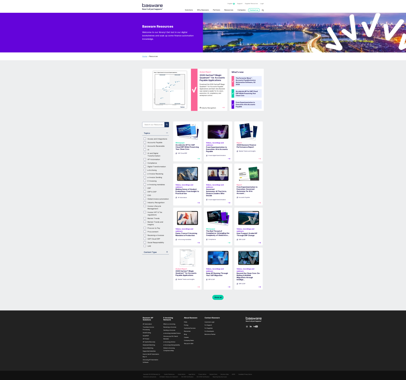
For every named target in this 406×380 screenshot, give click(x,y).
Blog (185, 334)
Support (239, 3)
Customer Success (190, 328)
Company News (189, 340)
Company (241, 10)
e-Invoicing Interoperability (171, 345)
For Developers (209, 331)
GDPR (233, 374)
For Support (208, 325)
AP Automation (147, 324)
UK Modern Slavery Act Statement (168, 377)
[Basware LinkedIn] (251, 326)
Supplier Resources (251, 3)
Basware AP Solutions (148, 319)
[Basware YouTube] (255, 327)
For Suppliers (209, 328)
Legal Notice (192, 374)
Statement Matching (149, 345)
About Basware (190, 318)
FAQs (185, 322)
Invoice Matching (148, 348)
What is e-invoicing (169, 324)
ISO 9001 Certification (187, 377)
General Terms (213, 374)
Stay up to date (188, 343)
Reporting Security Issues (220, 377)
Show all (218, 297)
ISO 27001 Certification (203, 377)
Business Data (225, 374)
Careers (186, 337)
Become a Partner (210, 334)
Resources (228, 10)
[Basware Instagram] (247, 327)
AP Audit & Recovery (149, 342)
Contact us (254, 10)
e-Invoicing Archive (169, 342)
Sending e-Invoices (169, 330)
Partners (216, 10)
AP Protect (146, 339)
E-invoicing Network (168, 319)
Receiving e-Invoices (169, 327)
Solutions (189, 10)
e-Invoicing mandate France (171, 333)
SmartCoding (147, 332)
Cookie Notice (181, 374)
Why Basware (203, 10)
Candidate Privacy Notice (245, 374)
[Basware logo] (254, 322)
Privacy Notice (202, 374)
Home (144, 56)
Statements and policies (149, 377)
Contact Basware (212, 318)
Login (262, 3)
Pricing (186, 325)
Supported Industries (149, 351)
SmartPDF (146, 336)
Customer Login (209, 322)
